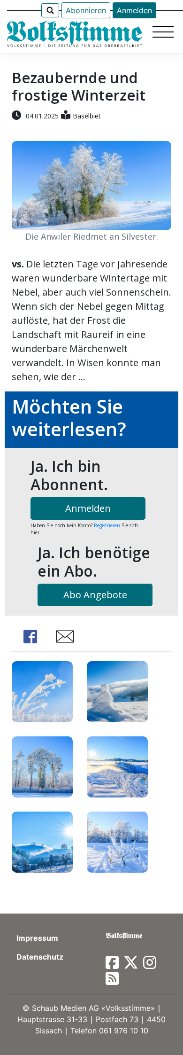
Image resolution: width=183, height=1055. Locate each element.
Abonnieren (86, 10)
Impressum (37, 938)
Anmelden (134, 10)
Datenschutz (39, 956)
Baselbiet (87, 115)
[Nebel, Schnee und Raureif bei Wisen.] (117, 765)
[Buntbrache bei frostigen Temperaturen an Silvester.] (42, 690)
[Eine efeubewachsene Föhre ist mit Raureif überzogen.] (42, 765)
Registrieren (107, 525)
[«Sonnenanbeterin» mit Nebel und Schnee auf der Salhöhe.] (117, 690)
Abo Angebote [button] (95, 594)
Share (30, 636)
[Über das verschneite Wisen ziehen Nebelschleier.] (42, 841)
